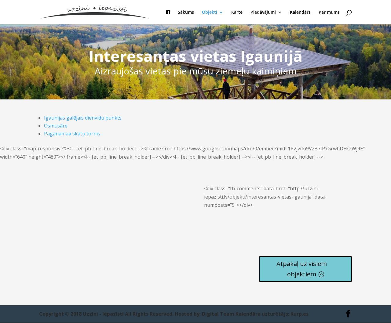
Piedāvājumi (263, 12)
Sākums (186, 12)
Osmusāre (56, 125)
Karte (237, 12)
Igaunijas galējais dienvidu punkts (83, 117)
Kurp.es (300, 313)
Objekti (209, 12)
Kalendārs (300, 12)
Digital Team (218, 313)
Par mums (329, 12)
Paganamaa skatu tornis (72, 133)
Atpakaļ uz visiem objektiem (301, 269)
